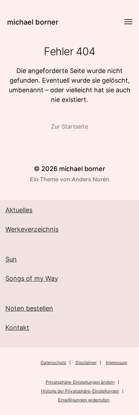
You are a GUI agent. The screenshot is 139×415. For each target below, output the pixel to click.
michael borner (32, 22)
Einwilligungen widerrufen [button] (83, 400)
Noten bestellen (29, 308)
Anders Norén (90, 179)
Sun (11, 259)
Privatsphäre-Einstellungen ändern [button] (80, 382)
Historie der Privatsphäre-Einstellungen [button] (80, 391)
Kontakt (17, 327)
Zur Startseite (69, 126)
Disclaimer (86, 362)
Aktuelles (18, 210)
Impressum (116, 362)
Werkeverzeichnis (31, 229)
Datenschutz (53, 362)
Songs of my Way (31, 278)
